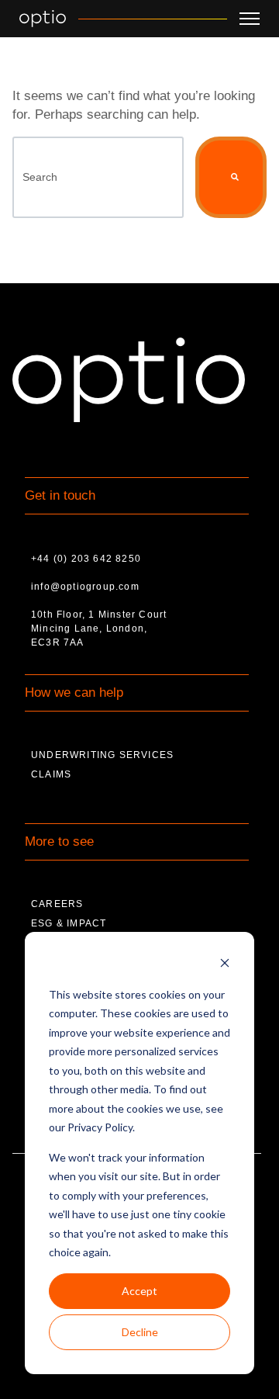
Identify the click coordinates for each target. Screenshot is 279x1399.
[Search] (231, 177)
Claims (51, 774)
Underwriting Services (102, 755)
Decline (140, 1331)
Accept (139, 1290)
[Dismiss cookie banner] (224, 965)
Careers (57, 904)
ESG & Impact (68, 923)
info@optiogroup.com (85, 586)
